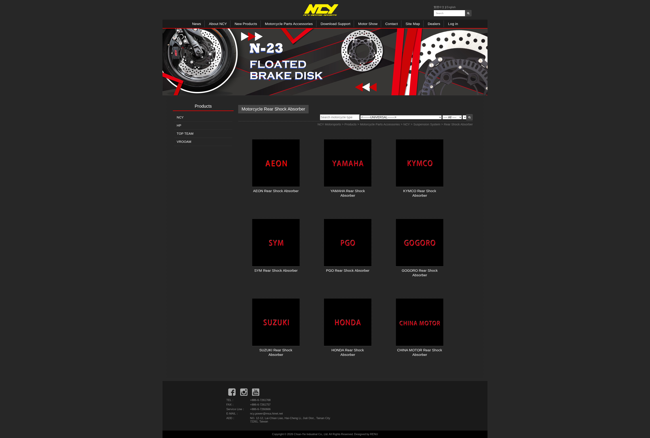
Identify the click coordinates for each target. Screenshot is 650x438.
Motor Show (367, 24)
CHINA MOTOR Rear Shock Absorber (419, 352)
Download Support (335, 24)
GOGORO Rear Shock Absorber (420, 273)
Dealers (434, 24)
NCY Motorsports (329, 124)
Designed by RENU (366, 434)
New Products (246, 24)
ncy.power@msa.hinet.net (266, 413)
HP (179, 125)
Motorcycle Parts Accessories (289, 24)
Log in (453, 24)
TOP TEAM (185, 133)
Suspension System (426, 124)
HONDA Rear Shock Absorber (347, 352)
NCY (180, 117)
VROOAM (184, 141)
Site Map (413, 24)
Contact (391, 24)
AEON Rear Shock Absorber (276, 191)
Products (350, 124)
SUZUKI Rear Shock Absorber (275, 352)
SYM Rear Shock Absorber (276, 270)
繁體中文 (439, 7)
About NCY (218, 24)
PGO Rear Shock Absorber (347, 270)
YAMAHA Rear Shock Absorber (347, 193)
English (451, 7)
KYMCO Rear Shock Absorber (419, 193)
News (196, 24)
